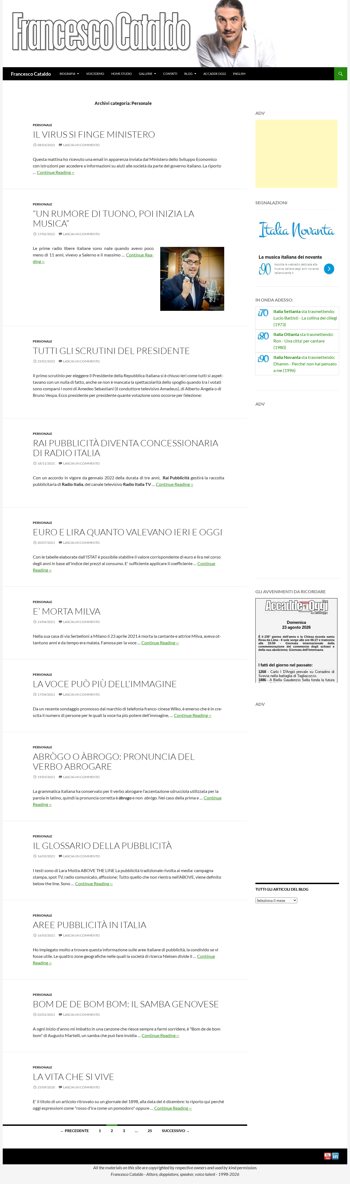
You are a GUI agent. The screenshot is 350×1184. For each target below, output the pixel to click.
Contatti (170, 73)
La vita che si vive (73, 1076)
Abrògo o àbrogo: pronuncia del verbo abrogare (114, 761)
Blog (188, 73)
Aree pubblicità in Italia (89, 924)
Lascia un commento (81, 145)
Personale (42, 125)
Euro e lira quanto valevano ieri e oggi (128, 532)
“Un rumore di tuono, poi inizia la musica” (113, 218)
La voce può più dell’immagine (105, 683)
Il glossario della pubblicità (102, 845)
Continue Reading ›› (55, 172)
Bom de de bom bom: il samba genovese (126, 1003)
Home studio (121, 73)
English (239, 73)
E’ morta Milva (66, 611)
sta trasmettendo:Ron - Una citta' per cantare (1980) (303, 341)
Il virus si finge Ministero (94, 134)
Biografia (67, 73)
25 (150, 1130)
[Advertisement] (296, 154)
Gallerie (145, 73)
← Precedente (74, 1130)
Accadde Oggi (214, 73)
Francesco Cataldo (31, 74)
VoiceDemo (95, 73)
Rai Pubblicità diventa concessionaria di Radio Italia (125, 447)
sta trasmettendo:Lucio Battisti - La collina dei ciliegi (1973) (305, 318)
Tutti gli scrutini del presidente (111, 350)
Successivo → (176, 1130)
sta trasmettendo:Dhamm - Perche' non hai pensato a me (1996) (305, 364)
